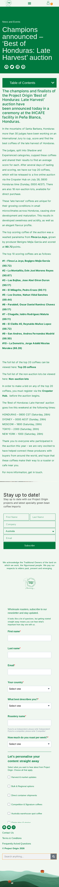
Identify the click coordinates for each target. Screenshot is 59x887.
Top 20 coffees (27, 367)
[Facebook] (4, 827)
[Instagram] (14, 827)
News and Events (11, 21)
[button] (29, 3)
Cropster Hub (19, 179)
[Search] (54, 856)
